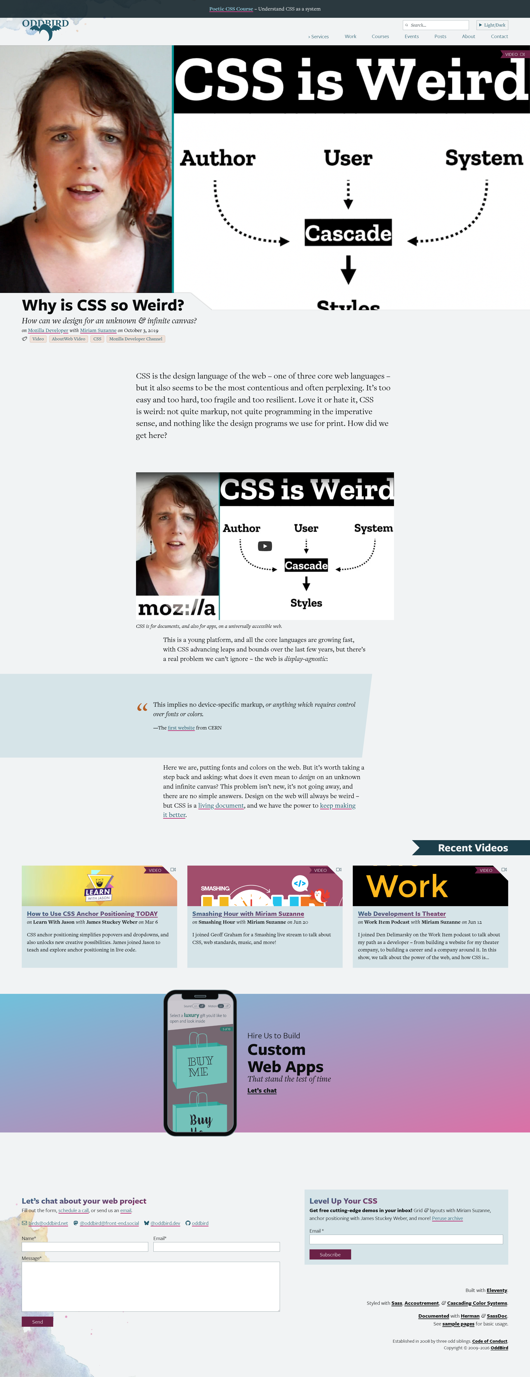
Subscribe (330, 1254)
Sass (396, 1302)
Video (512, 54)
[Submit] (406, 25)
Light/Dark (494, 25)
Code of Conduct (489, 1341)
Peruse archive (447, 1218)
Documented (433, 1315)
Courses (380, 36)
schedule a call (73, 1210)
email (125, 1210)
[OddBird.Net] (45, 30)
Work (350, 36)
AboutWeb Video (68, 339)
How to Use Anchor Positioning (92, 913)
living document (221, 805)
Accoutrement (422, 1302)
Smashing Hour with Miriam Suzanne (248, 913)
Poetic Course (231, 8)
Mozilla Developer (48, 330)
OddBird (499, 1347)
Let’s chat (262, 1090)
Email (168, 1238)
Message (40, 1258)
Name (38, 1238)
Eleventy (497, 1290)
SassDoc (497, 1315)
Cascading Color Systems (477, 1302)
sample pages (458, 1323)
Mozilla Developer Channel (135, 339)
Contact (499, 36)
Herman (470, 1315)
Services (319, 36)
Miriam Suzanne (98, 330)
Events (412, 36)
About (468, 36)
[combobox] (436, 25)
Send (37, 1321)
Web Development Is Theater (402, 913)
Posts (440, 36)
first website (181, 727)
